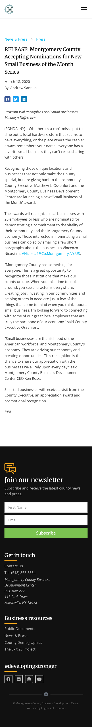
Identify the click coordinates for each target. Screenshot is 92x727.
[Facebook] (8, 679)
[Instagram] (29, 679)
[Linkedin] (19, 679)
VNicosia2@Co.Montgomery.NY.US (51, 253)
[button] (7, 99)
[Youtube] (39, 679)
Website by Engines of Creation (46, 708)
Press (41, 39)
